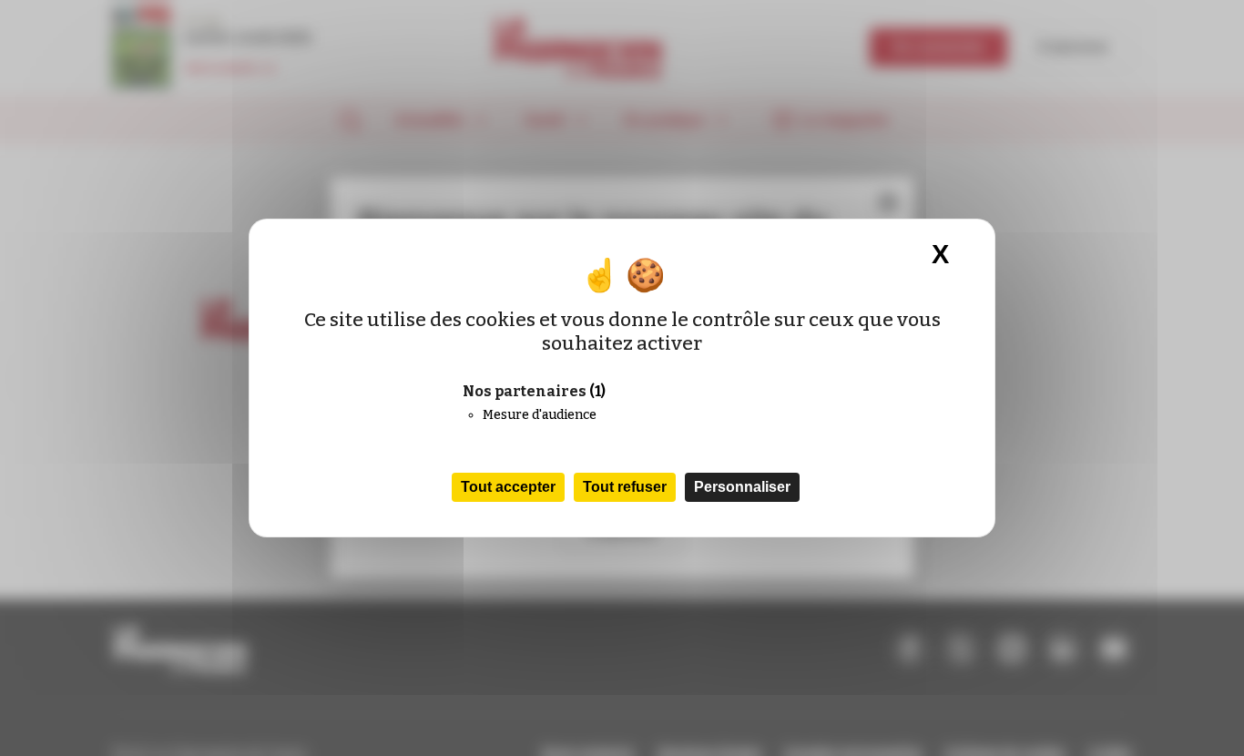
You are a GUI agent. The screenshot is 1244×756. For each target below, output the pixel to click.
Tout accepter (508, 487)
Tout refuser (625, 487)
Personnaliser (742, 487)
